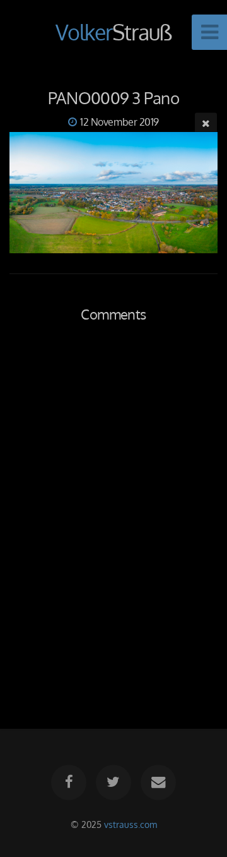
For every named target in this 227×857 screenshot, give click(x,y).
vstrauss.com (130, 824)
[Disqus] (113, 511)
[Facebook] (68, 782)
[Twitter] (113, 782)
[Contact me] (158, 782)
